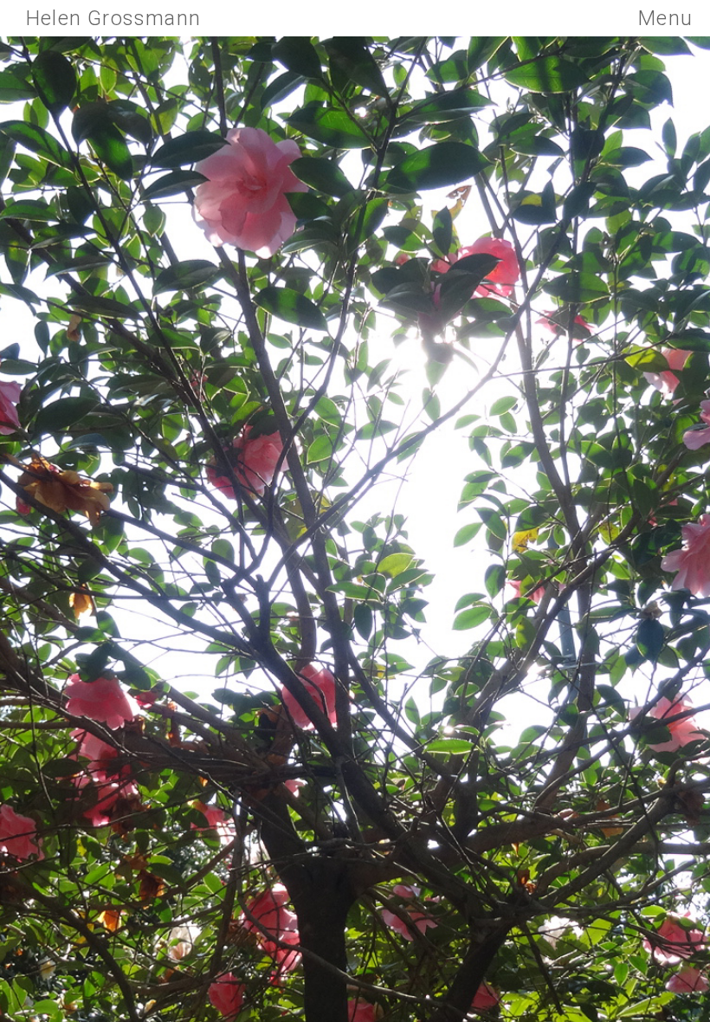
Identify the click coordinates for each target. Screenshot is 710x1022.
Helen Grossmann (113, 18)
